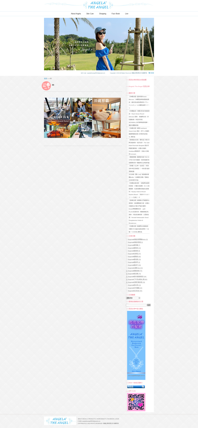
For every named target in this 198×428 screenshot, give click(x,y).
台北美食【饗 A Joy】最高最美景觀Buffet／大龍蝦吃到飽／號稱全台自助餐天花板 (139, 177)
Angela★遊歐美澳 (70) (135, 271)
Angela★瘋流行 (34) (134, 265)
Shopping (102, 14)
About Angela (76, 14)
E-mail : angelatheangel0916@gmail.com (94, 73)
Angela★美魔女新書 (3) (135, 242)
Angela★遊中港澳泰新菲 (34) (137, 276)
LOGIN (117, 419)
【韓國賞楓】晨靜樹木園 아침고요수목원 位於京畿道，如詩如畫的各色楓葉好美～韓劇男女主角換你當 (139, 160)
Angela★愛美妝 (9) (134, 251)
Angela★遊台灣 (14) (134, 285)
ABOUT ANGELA (82, 419)
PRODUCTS (92, 419)
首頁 (45, 78)
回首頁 (152, 73)
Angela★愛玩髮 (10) (134, 259)
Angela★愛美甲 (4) (134, 262)
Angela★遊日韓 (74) (134, 274)
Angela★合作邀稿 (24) (135, 288)
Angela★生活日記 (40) (135, 291)
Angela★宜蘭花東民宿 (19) (136, 282)
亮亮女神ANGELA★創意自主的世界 (99, 5)
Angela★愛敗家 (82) (134, 256)
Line (126, 14)
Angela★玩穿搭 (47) (134, 254)
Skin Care (90, 14)
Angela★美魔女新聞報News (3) (138, 239)
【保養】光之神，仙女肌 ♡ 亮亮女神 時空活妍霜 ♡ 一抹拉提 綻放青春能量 (139, 168)
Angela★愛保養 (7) (134, 245)
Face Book (116, 14)
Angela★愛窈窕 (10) (134, 248)
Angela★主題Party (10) (135, 268)
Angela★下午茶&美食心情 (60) (137, 279)
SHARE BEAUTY (101, 419)
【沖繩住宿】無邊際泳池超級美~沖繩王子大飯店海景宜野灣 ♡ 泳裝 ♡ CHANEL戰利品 (139, 229)
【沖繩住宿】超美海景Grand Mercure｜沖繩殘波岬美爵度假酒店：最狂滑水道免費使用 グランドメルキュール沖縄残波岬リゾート (139, 102)
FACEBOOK (110, 419)
